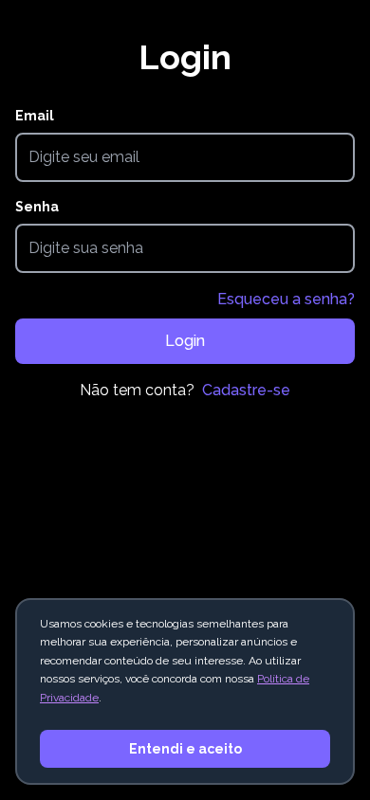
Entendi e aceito (185, 748)
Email (34, 115)
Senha (37, 206)
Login (185, 341)
